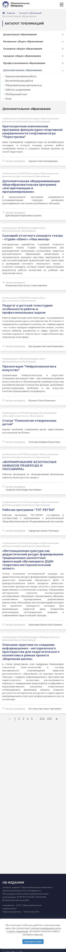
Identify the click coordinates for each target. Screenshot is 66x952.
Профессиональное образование (24, 63)
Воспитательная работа (19, 80)
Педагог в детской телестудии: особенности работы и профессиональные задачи (27, 309)
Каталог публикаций (30, 13)
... (36, 718)
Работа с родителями (17, 89)
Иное (8, 98)
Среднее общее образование (22, 56)
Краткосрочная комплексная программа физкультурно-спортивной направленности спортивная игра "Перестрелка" (32, 132)
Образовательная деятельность (23, 85)
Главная (10, 13)
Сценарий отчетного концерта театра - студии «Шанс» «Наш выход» (32, 237)
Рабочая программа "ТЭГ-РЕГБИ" (28, 510)
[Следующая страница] (57, 719)
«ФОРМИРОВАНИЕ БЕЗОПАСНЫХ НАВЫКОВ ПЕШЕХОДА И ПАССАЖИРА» (29, 465)
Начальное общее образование (23, 41)
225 (49, 718)
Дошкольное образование (20, 34)
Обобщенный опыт (16, 94)
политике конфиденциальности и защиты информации (33, 930)
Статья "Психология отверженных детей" (29, 422)
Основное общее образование (22, 48)
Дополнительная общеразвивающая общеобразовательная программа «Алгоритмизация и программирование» (31, 186)
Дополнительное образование (22, 70)
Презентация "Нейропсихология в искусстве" (29, 368)
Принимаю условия (33, 941)
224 (42, 718)
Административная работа (20, 76)
